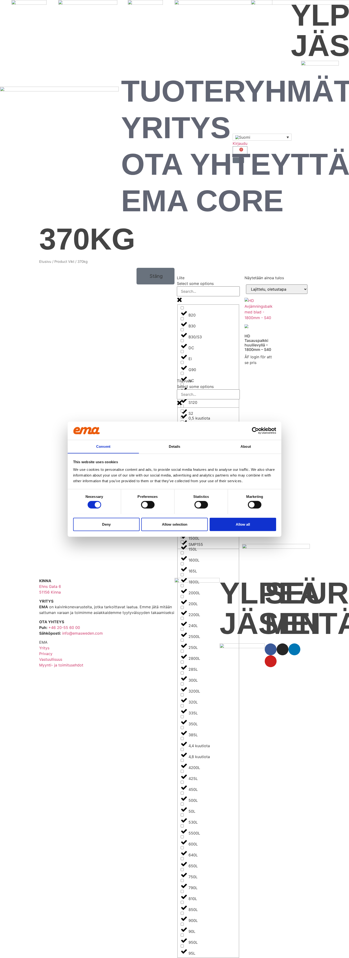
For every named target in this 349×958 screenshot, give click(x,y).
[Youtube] (271, 661)
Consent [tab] (103, 446)
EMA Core (202, 201)
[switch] (148, 504)
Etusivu (45, 262)
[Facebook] (271, 649)
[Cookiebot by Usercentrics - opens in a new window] (255, 430)
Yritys (176, 128)
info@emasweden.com (82, 633)
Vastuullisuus (50, 659)
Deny (106, 524)
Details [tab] (174, 446)
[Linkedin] (294, 649)
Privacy (45, 653)
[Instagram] (282, 649)
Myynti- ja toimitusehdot (61, 665)
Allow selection (174, 524)
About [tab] (246, 446)
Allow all (243, 524)
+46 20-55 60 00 (64, 627)
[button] (155, 276)
